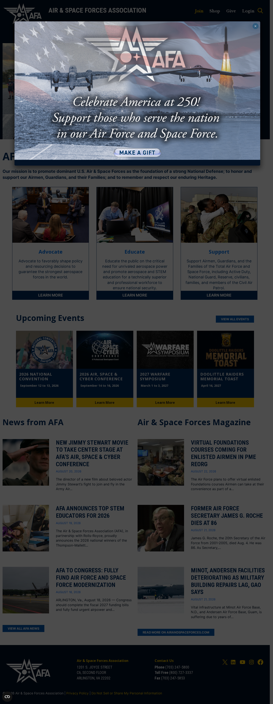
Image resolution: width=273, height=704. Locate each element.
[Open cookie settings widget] (7, 697)
